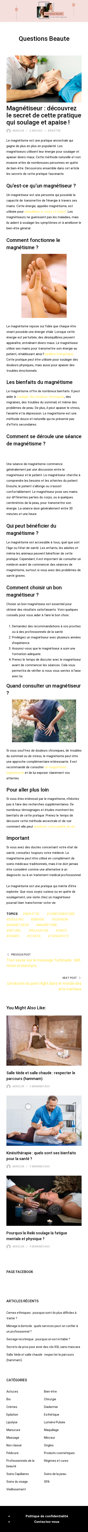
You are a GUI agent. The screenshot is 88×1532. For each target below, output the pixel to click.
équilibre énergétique (58, 354)
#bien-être (31, 914)
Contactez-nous (46, 1522)
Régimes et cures (56, 1460)
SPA (47, 1481)
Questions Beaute (44, 38)
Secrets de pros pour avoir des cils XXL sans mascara (43, 1347)
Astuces (12, 1391)
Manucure (13, 1430)
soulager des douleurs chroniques (40, 397)
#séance (13, 936)
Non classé (14, 1445)
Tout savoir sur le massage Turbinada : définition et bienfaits (43, 963)
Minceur (49, 1437)
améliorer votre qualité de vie (54, 826)
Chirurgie (50, 1399)
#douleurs (14, 919)
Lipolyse (12, 1422)
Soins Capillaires (17, 1474)
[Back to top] (83, 1527)
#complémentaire (61, 914)
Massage (12, 1437)
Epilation (12, 1414)
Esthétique (51, 1414)
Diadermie (51, 1407)
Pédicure (12, 1453)
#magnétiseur (17, 925)
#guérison (60, 919)
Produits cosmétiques (59, 1453)
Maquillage (51, 1430)
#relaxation (38, 930)
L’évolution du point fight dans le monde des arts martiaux (44, 986)
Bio (8, 1399)
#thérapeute (58, 936)
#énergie (37, 919)
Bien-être (54, 130)
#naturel (13, 930)
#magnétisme (46, 925)
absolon (18, 130)
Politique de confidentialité (47, 1516)
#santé (61, 930)
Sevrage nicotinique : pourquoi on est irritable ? (38, 1339)
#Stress (34, 936)
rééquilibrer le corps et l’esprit (45, 212)
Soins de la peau (55, 1474)
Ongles (49, 1445)
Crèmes (11, 1407)
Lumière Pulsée (54, 1422)
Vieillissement (16, 1489)
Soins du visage (17, 1481)
